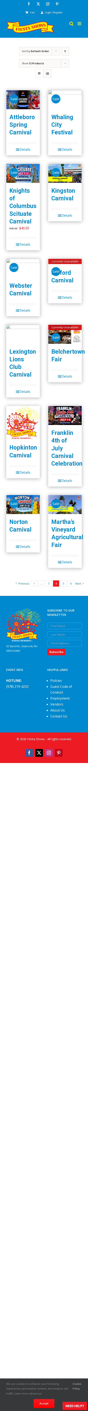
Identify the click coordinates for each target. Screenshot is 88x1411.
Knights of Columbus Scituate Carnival (22, 206)
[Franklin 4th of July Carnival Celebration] (65, 415)
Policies (56, 680)
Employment (60, 698)
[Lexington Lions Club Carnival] (23, 334)
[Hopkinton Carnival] (23, 423)
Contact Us (58, 716)
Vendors (56, 704)
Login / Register (54, 12)
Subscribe (56, 652)
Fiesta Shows (36, 739)
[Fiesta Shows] (23, 611)
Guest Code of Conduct (61, 689)
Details (25, 149)
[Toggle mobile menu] (80, 23)
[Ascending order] (65, 51)
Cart (32, 12)
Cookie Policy (77, 1386)
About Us (57, 710)
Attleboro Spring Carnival (22, 125)
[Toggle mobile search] (71, 23)
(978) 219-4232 (17, 686)
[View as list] (47, 73)
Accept (44, 1403)
